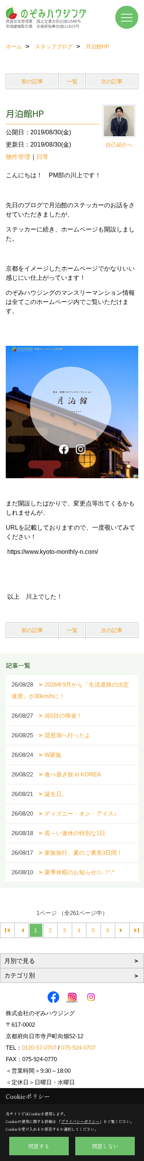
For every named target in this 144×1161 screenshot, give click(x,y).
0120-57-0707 (39, 1047)
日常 (42, 157)
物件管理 (18, 157)
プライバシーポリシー (80, 1121)
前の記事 (32, 81)
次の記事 (111, 81)
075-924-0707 (78, 1047)
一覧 (72, 81)
